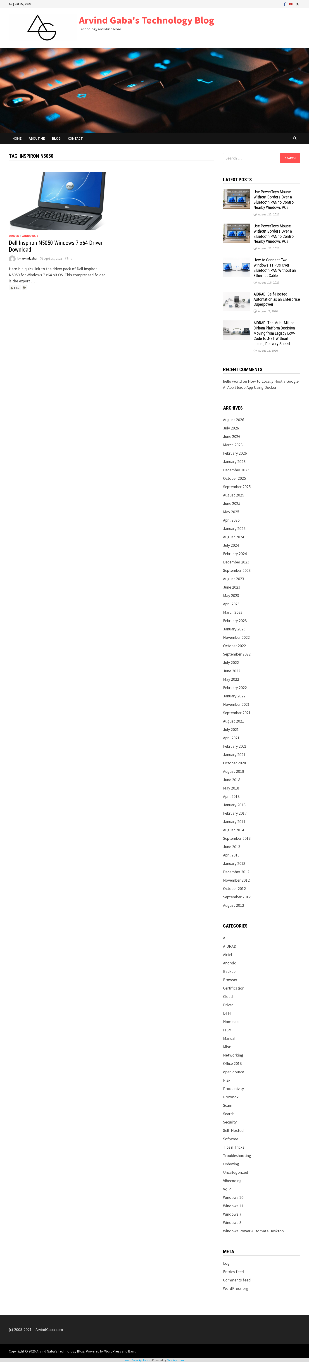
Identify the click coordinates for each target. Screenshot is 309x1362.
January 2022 (234, 696)
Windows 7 (30, 236)
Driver (14, 236)
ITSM (227, 1030)
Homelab (230, 1021)
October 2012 (234, 888)
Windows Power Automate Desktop (253, 1230)
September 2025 (237, 486)
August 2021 (233, 721)
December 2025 (236, 469)
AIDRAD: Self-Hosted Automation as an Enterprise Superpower (277, 299)
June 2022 (231, 670)
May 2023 (231, 595)
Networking (233, 1055)
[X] (297, 3)
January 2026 (234, 461)
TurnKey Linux (175, 1360)
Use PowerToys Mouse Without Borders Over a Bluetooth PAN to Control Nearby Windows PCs (274, 199)
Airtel (227, 954)
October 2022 (234, 645)
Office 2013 (232, 1063)
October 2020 (234, 763)
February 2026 (235, 453)
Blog (56, 138)
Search (228, 1113)
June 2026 (231, 436)
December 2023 (236, 562)
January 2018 (234, 804)
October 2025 (234, 478)
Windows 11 (233, 1205)
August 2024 (233, 536)
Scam (227, 1105)
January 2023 (234, 629)
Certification (233, 988)
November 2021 (236, 704)
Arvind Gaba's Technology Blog (146, 20)
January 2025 (234, 528)
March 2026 (232, 444)
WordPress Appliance (137, 1360)
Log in (228, 1263)
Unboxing (231, 1163)
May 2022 (231, 679)
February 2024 (235, 553)
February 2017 (235, 813)
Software (230, 1138)
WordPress (112, 1351)
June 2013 (231, 846)
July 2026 (231, 428)
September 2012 (237, 896)
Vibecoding (232, 1180)
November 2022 (236, 637)
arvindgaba (29, 259)
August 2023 (233, 578)
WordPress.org (235, 1288)
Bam (131, 1351)
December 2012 (236, 871)
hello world (232, 381)
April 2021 (231, 737)
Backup (229, 971)
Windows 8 (232, 1222)
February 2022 (235, 687)
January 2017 (234, 821)
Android (229, 963)
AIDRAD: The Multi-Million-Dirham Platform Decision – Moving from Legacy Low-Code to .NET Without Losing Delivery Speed (276, 333)
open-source (233, 1071)
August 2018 (233, 771)
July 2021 (231, 729)
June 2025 (231, 503)
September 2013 (237, 838)
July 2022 (231, 662)
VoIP (227, 1189)
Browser (230, 979)
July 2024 (231, 545)
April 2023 (231, 603)
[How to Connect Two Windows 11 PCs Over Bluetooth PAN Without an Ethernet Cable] (236, 260)
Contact (75, 138)
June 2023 (231, 587)
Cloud (228, 996)
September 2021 (237, 712)
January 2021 (234, 754)
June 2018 (231, 779)
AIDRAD (229, 946)
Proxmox (230, 1097)
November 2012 (236, 880)
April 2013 (231, 855)
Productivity (233, 1088)
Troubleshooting (237, 1155)
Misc (227, 1046)
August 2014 (233, 829)
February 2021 (235, 746)
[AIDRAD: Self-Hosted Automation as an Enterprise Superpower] (236, 294)
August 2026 (233, 419)
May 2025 (231, 511)
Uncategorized (235, 1172)
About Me (37, 138)
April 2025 (231, 520)
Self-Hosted (233, 1130)
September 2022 (237, 654)
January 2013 (234, 863)
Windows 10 (233, 1197)
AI (224, 937)
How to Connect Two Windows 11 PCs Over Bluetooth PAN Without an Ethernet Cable (275, 268)
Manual (229, 1038)
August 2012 (233, 905)
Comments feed (237, 1280)
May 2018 (231, 788)
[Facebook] (285, 3)
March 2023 (232, 612)
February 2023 (235, 620)
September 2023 (237, 570)
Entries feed (233, 1271)
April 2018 (231, 796)
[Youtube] (291, 3)
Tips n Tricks (233, 1147)
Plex (226, 1080)
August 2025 (233, 495)
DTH (227, 1013)
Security (230, 1122)
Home (16, 138)
